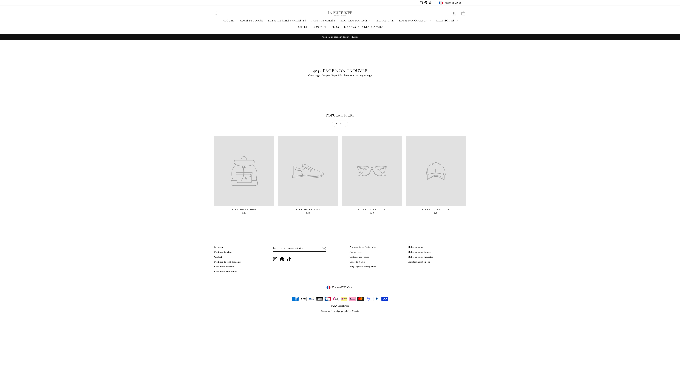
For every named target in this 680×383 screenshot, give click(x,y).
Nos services (355, 252)
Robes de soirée (251, 20)
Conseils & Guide (358, 262)
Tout (340, 123)
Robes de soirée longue (419, 252)
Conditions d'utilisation (225, 271)
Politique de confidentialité (227, 262)
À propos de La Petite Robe (363, 247)
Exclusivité (385, 20)
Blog (335, 27)
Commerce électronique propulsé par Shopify (340, 311)
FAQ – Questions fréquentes (363, 266)
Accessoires (445, 20)
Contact (319, 27)
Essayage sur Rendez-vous (363, 27)
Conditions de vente (224, 266)
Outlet (302, 27)
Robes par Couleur (413, 20)
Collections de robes (359, 257)
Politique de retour (223, 252)
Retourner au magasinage (358, 75)
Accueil (228, 20)
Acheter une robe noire (419, 262)
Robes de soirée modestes (287, 20)
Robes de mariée (323, 20)
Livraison (218, 247)
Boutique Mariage (354, 20)
